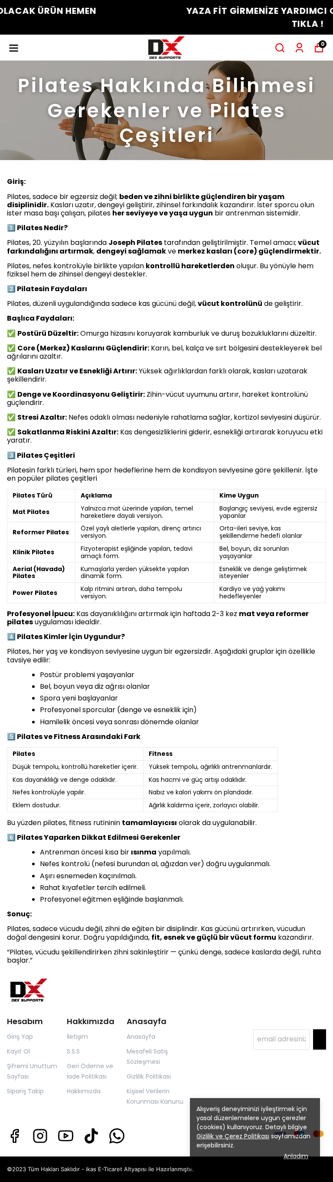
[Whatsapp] (116, 1135)
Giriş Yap (20, 1036)
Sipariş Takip (25, 1091)
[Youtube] (65, 1135)
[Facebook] (14, 1135)
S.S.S (73, 1051)
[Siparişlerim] (299, 47)
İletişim (77, 1036)
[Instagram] (40, 1135)
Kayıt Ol (18, 1051)
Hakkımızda (84, 1091)
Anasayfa (141, 1036)
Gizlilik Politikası (149, 1076)
